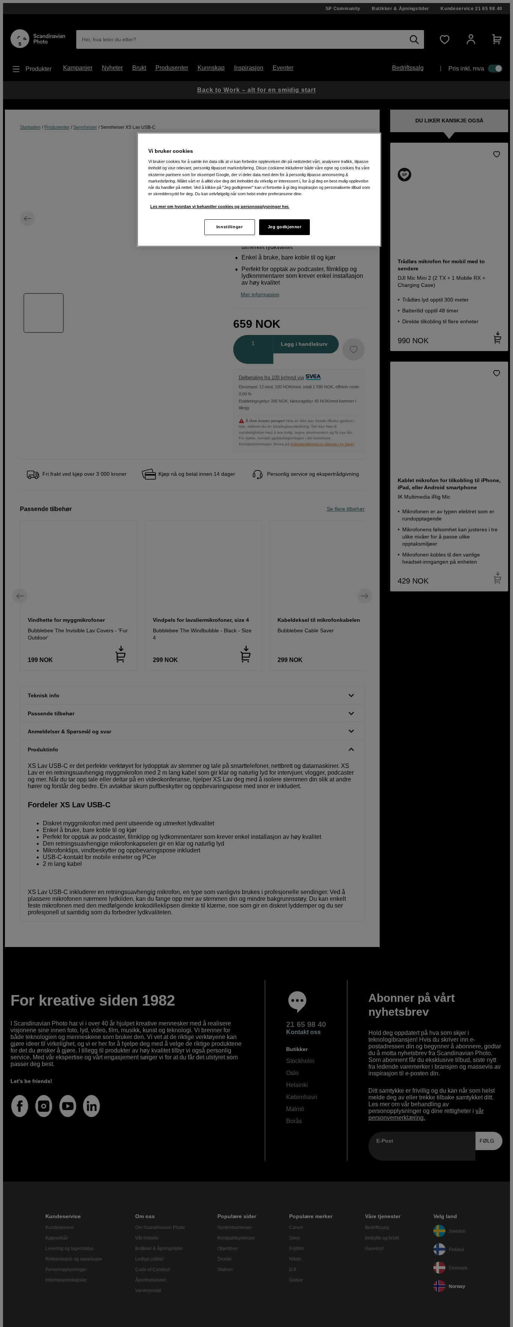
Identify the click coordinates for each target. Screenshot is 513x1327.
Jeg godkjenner (285, 227)
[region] (259, 190)
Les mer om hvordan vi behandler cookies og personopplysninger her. (219, 206)
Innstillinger (229, 227)
